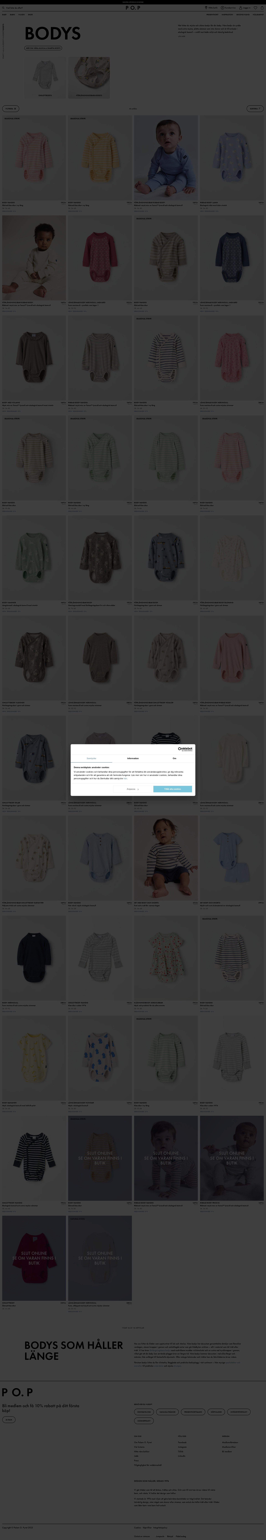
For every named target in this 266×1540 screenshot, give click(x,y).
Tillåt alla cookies (172, 789)
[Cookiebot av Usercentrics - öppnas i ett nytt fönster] (180, 749)
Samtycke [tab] (91, 758)
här (125, 778)
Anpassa (131, 789)
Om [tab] (174, 758)
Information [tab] (133, 758)
